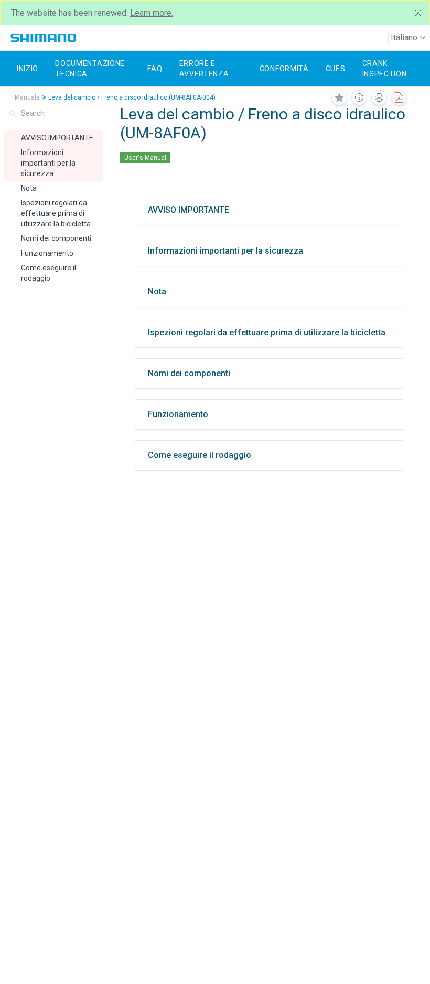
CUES (336, 68)
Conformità (284, 68)
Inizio (27, 68)
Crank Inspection (384, 68)
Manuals (27, 97)
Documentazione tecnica (90, 68)
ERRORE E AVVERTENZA (204, 68)
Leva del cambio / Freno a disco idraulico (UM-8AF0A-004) (132, 97)
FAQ (154, 68)
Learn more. (151, 13)
